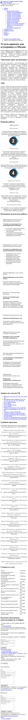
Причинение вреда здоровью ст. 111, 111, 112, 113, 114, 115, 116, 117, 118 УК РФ (14, 400)
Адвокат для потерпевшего (14, 18)
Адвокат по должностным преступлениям (15, 419)
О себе (5, 32)
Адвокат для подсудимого (14, 15)
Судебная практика (9, 30)
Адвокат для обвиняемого (14, 13)
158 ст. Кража (7, 403)
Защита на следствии (12, 22)
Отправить (3, 647)
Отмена (9, 711)
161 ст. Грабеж (7, 406)
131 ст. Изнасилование (10, 402)
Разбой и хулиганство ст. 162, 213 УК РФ (15, 407)
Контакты (6, 33)
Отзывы (6, 34)
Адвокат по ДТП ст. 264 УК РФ (12, 412)
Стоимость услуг (8, 29)
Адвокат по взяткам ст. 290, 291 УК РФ (14, 413)
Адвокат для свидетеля (13, 19)
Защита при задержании (13, 20)
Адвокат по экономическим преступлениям (15, 417)
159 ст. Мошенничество (10, 405)
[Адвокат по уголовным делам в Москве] (12, 1)
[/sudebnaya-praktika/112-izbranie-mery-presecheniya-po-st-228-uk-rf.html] (14, 426)
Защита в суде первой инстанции (15, 23)
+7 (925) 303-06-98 (5, 718)
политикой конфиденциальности (12, 689)
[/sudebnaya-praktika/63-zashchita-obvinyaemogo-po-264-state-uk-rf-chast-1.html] (14, 493)
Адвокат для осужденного (14, 16)
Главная (6, 8)
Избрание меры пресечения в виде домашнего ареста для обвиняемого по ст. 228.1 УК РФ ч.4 (14, 432)
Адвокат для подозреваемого (14, 12)
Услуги (5, 9)
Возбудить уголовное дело (14, 27)
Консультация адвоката (13, 11)
